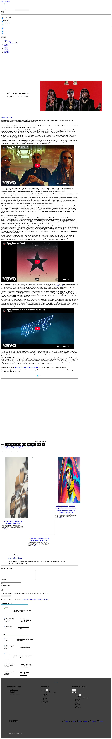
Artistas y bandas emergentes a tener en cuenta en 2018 (25, 620)
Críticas (10, 98)
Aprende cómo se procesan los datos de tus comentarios (35, 599)
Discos (5, 40)
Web (2, 589)
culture (13, 444)
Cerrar (74, 692)
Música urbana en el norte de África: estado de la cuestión (26, 666)
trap (43, 444)
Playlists (6, 47)
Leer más (4, 528)
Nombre (3, 581)
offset (28, 444)
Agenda (5, 48)
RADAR (6, 49)
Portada (16, 98)
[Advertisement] (56, 65)
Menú (74, 690)
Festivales (6, 45)
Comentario (3, 579)
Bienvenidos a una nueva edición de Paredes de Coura (22, 611)
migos (24, 444)
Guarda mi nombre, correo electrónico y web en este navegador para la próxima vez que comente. (25, 593)
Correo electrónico (5, 585)
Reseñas (9, 41)
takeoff (39, 444)
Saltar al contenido (5, 1)
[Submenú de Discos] (47, 690)
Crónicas (6, 44)
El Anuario (6, 52)
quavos (34, 444)
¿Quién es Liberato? (25, 647)
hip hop (19, 444)
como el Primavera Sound (59, 285)
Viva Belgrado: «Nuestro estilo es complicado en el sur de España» (18, 446)
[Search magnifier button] (2, 12)
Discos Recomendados (12, 43)
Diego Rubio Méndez (11, 96)
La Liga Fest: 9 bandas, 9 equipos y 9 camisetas (13, 447)
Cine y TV (6, 51)
